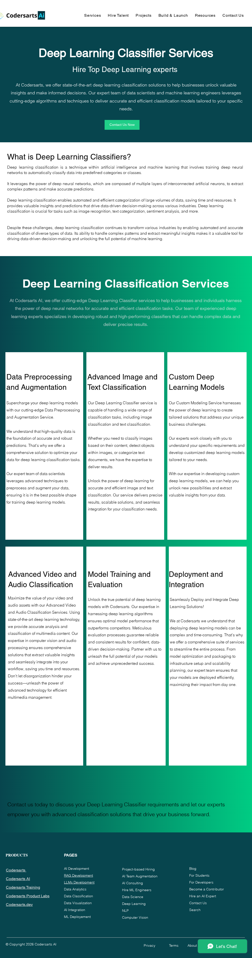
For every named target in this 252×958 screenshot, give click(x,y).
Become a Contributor (206, 889)
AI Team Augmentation (140, 876)
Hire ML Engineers (136, 890)
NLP (125, 910)
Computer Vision (135, 917)
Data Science (132, 897)
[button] (92, 15)
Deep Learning (134, 903)
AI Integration (74, 910)
